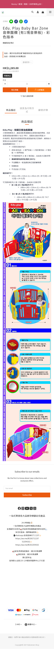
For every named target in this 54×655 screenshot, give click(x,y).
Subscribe (27, 494)
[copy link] (26, 21)
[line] (11, 21)
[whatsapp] (21, 21)
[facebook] (16, 21)
